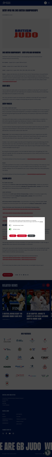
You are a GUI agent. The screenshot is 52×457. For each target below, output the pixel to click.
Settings (31, 235)
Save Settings (22, 235)
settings (41, 221)
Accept (12, 235)
